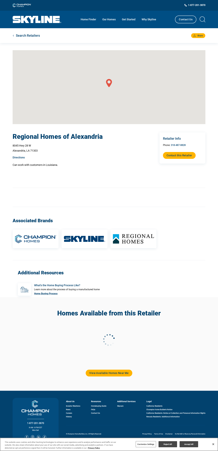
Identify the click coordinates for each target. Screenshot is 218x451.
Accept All (188, 444)
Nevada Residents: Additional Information (163, 417)
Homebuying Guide (98, 406)
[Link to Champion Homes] (22, 5)
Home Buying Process (46, 293)
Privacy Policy (147, 434)
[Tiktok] (44, 437)
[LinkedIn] (38, 437)
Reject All (168, 444)
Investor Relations (73, 406)
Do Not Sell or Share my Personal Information (190, 434)
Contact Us (185, 19)
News (68, 410)
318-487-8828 (178, 145)
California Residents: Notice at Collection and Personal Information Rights (175, 413)
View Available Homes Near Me (109, 373)
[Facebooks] (26, 437)
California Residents (154, 406)
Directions (19, 157)
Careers (69, 413)
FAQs (93, 410)
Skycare (120, 406)
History (69, 417)
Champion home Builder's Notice (159, 410)
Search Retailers (28, 35)
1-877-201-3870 (35, 423)
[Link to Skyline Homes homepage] (37, 19)
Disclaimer (169, 434)
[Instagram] (32, 437)
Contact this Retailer (179, 155)
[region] (109, 444)
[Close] (213, 444)
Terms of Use (158, 434)
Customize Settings (145, 444)
